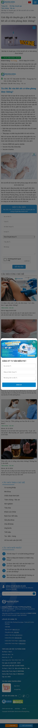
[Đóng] (34, 341)
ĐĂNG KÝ (19, 385)
